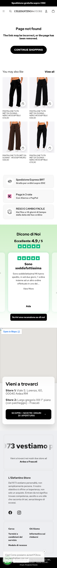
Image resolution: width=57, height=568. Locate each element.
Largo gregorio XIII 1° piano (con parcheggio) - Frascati (28, 401)
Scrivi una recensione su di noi (28, 317)
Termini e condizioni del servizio (15, 536)
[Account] (46, 11)
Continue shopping (28, 49)
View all (49, 71)
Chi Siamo (34, 528)
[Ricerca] (10, 11)
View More (28, 288)
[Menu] (3, 11)
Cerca (11, 528)
